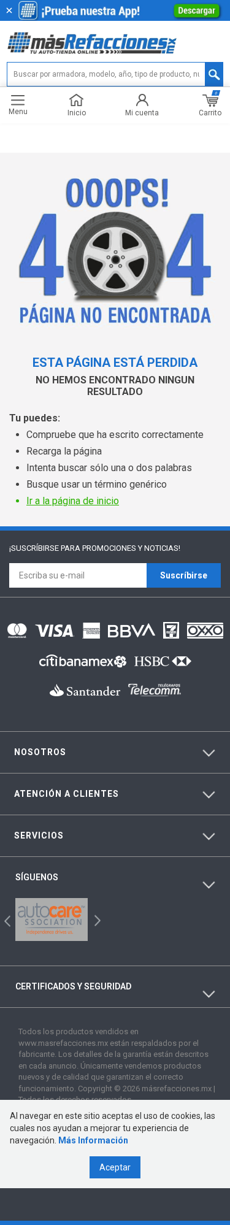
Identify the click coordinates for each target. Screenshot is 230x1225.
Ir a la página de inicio (72, 501)
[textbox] (115, 74)
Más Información (93, 1140)
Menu (18, 111)
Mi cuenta (142, 113)
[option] (51, 919)
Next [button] (96, 919)
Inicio (76, 113)
